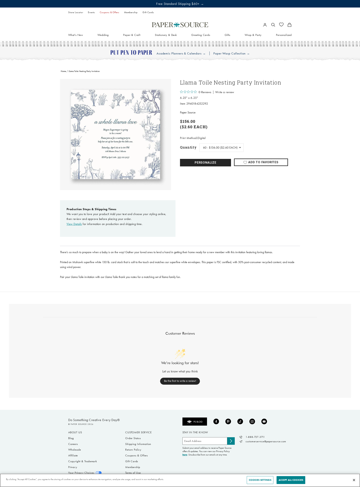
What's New (75, 34)
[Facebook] (216, 421)
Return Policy (133, 449)
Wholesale (74, 449)
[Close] (354, 480)
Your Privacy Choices (81, 472)
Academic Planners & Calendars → (181, 53)
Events (91, 12)
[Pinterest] (228, 421)
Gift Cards (148, 12)
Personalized (284, 34)
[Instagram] (252, 421)
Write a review (224, 92)
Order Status (133, 438)
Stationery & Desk (166, 34)
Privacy (72, 467)
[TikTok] (240, 421)
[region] (115, 134)
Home (63, 71)
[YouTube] (264, 421)
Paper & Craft (131, 34)
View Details (74, 224)
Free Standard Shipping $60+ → (180, 4)
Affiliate (73, 455)
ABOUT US (75, 432)
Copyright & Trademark (82, 461)
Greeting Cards (200, 34)
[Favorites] (281, 24)
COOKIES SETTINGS (260, 480)
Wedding (103, 34)
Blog (71, 438)
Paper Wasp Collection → (231, 53)
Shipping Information (138, 444)
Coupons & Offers (109, 12)
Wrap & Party (253, 34)
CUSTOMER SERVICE (138, 432)
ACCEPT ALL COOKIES (291, 480)
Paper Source (188, 112)
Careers (73, 444)
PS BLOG (198, 421)
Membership (131, 12)
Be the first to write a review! (180, 380)
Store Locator (75, 12)
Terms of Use (133, 472)
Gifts (227, 34)
